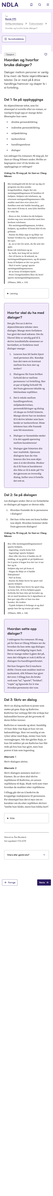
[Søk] (40, 5)
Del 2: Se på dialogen (20, 495)
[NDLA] (10, 5)
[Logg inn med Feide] (31, 5)
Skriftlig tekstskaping (14, 23)
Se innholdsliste (16, 39)
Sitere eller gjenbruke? (18, 855)
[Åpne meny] (48, 5)
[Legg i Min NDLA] (46, 54)
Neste (42, 882)
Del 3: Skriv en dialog (20, 700)
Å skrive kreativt (36, 23)
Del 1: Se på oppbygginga (23, 99)
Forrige (11, 882)
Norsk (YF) (10, 19)
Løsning (14, 293)
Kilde (12, 818)
